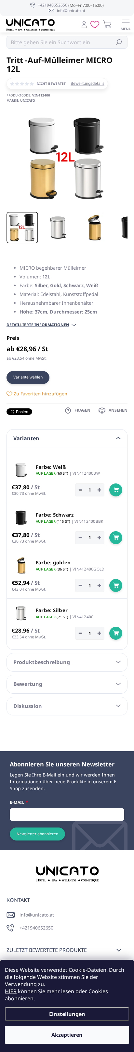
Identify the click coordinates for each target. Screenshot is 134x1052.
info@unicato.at (37, 915)
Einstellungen (67, 1014)
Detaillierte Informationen (38, 324)
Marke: (21, 100)
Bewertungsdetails (87, 83)
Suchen (119, 42)
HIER (11, 991)
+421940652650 (36, 928)
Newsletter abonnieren (37, 834)
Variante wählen (28, 377)
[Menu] (126, 24)
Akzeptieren (67, 1034)
